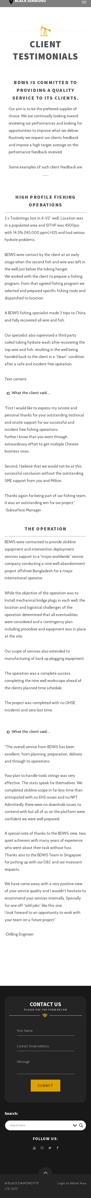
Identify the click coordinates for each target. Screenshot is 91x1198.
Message (23, 1061)
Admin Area (78, 1183)
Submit (45, 1085)
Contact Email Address (33, 1046)
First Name (25, 1031)
